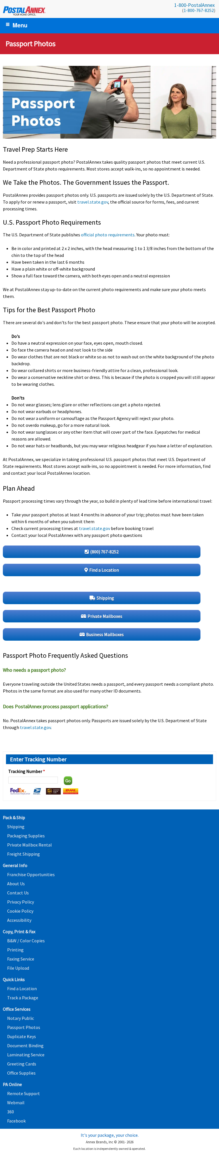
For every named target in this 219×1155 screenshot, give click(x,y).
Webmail (16, 1102)
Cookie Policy (20, 911)
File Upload (18, 968)
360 (10, 1112)
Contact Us (18, 893)
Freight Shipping (23, 854)
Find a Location (22, 988)
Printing (15, 950)
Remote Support (23, 1093)
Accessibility (19, 920)
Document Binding (25, 1045)
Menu (20, 25)
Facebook (16, 1121)
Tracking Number (26, 771)
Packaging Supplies (26, 836)
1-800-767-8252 (199, 10)
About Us (16, 883)
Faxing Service (20, 959)
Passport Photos (23, 1027)
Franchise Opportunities (31, 874)
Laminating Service (25, 1054)
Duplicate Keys (21, 1036)
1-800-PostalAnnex (194, 5)
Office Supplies (21, 1073)
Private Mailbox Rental (29, 845)
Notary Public (20, 1018)
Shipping (16, 826)
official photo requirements (108, 235)
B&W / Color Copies (26, 940)
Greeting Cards (21, 1064)
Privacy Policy (20, 902)
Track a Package (22, 997)
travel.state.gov (92, 202)
